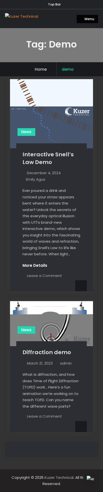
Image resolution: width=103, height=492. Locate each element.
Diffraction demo (46, 352)
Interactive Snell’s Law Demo (48, 158)
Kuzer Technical (59, 477)
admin (66, 363)
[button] (90, 479)
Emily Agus (35, 179)
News (26, 131)
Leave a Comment (44, 275)
